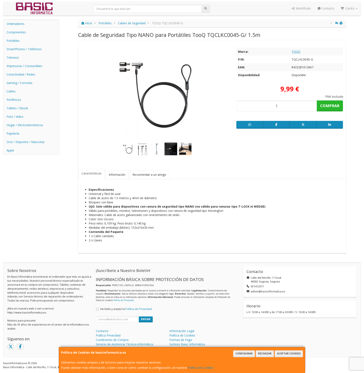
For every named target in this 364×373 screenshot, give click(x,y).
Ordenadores (15, 24)
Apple (10, 150)
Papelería (13, 133)
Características (92, 173)
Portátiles (13, 41)
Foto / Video (15, 117)
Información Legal (181, 331)
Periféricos (14, 100)
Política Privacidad (108, 335)
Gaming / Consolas (19, 83)
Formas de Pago (180, 340)
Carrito (349, 8)
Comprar (329, 105)
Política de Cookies (201, 368)
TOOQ (296, 52)
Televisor (13, 57)
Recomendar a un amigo (149, 175)
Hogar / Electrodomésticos (25, 125)
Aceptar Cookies (289, 353)
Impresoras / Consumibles (24, 66)
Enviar (145, 319)
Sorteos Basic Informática (187, 344)
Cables (11, 91)
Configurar (244, 353)
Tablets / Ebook (17, 108)
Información (117, 175)
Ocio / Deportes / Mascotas (26, 142)
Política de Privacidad (123, 300)
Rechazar (265, 353)
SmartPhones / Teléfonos (24, 49)
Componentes (16, 32)
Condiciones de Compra (112, 340)
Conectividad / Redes (21, 74)
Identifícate (303, 8)
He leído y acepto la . (126, 309)
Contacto (327, 8)
